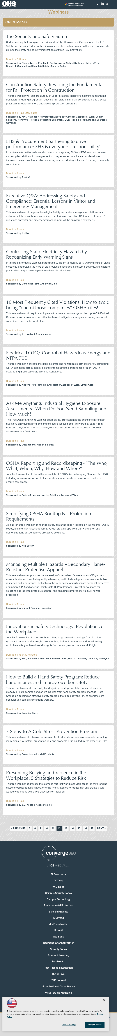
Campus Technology (58, 899)
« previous (18, 828)
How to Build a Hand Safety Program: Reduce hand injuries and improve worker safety (53, 679)
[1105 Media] (58, 866)
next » (101, 828)
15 (79, 828)
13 (66, 828)
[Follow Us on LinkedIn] (102, 3)
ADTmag (59, 880)
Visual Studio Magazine (58, 992)
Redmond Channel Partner (58, 943)
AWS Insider (58, 886)
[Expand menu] (112, 5)
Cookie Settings (69, 1024)
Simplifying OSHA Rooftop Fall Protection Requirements (48, 516)
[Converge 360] (58, 854)
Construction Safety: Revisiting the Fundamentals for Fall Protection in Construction (55, 87)
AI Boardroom (59, 874)
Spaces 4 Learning (58, 955)
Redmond (58, 936)
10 (46, 828)
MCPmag (58, 918)
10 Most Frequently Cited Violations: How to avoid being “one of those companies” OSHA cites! (57, 304)
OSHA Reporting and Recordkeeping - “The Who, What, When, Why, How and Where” (57, 465)
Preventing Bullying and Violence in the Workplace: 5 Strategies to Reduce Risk (46, 775)
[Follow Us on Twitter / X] (107, 4)
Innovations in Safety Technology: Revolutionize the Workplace (54, 629)
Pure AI (58, 930)
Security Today (58, 949)
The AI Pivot (58, 974)
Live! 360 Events (58, 911)
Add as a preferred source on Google (76, 4)
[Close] (104, 1000)
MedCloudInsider (58, 924)
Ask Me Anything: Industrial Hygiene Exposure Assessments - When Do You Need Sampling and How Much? (56, 408)
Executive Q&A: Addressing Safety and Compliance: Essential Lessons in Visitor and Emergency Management (50, 200)
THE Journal (58, 980)
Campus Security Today (58, 893)
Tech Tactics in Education (58, 967)
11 (53, 828)
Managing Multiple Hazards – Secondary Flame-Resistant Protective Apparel (55, 566)
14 (72, 828)
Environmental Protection (58, 905)
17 (92, 828)
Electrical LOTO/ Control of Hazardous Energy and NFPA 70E (58, 355)
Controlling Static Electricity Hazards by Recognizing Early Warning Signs (46, 254)
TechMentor (58, 961)
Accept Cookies (95, 1024)
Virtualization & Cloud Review (58, 986)
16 (85, 828)
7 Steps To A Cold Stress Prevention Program (51, 731)
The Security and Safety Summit (38, 36)
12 (59, 828)
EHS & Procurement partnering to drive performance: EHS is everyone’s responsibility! (53, 144)
